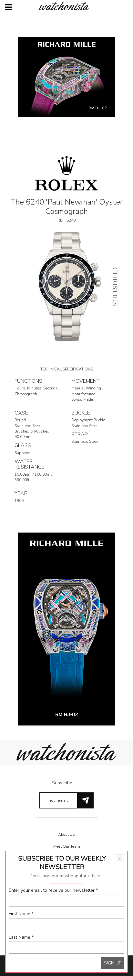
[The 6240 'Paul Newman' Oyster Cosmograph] (66, 286)
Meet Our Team (66, 846)
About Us (66, 834)
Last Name (21, 937)
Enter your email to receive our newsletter (53, 890)
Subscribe (62, 783)
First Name (21, 914)
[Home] (66, 6)
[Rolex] (66, 173)
